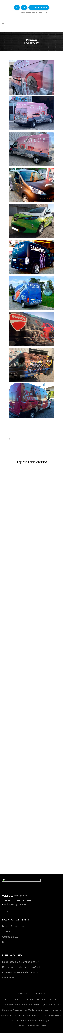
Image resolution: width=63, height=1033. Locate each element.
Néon (5, 942)
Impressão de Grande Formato (20, 972)
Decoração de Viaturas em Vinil (21, 961)
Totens (6, 931)
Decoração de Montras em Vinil (21, 967)
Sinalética (8, 977)
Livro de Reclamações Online (31, 1025)
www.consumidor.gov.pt (40, 1020)
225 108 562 (40, 7)
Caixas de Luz (10, 936)
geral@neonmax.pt (20, 904)
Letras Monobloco (13, 926)
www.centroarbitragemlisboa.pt (17, 1015)
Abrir (31, 490)
